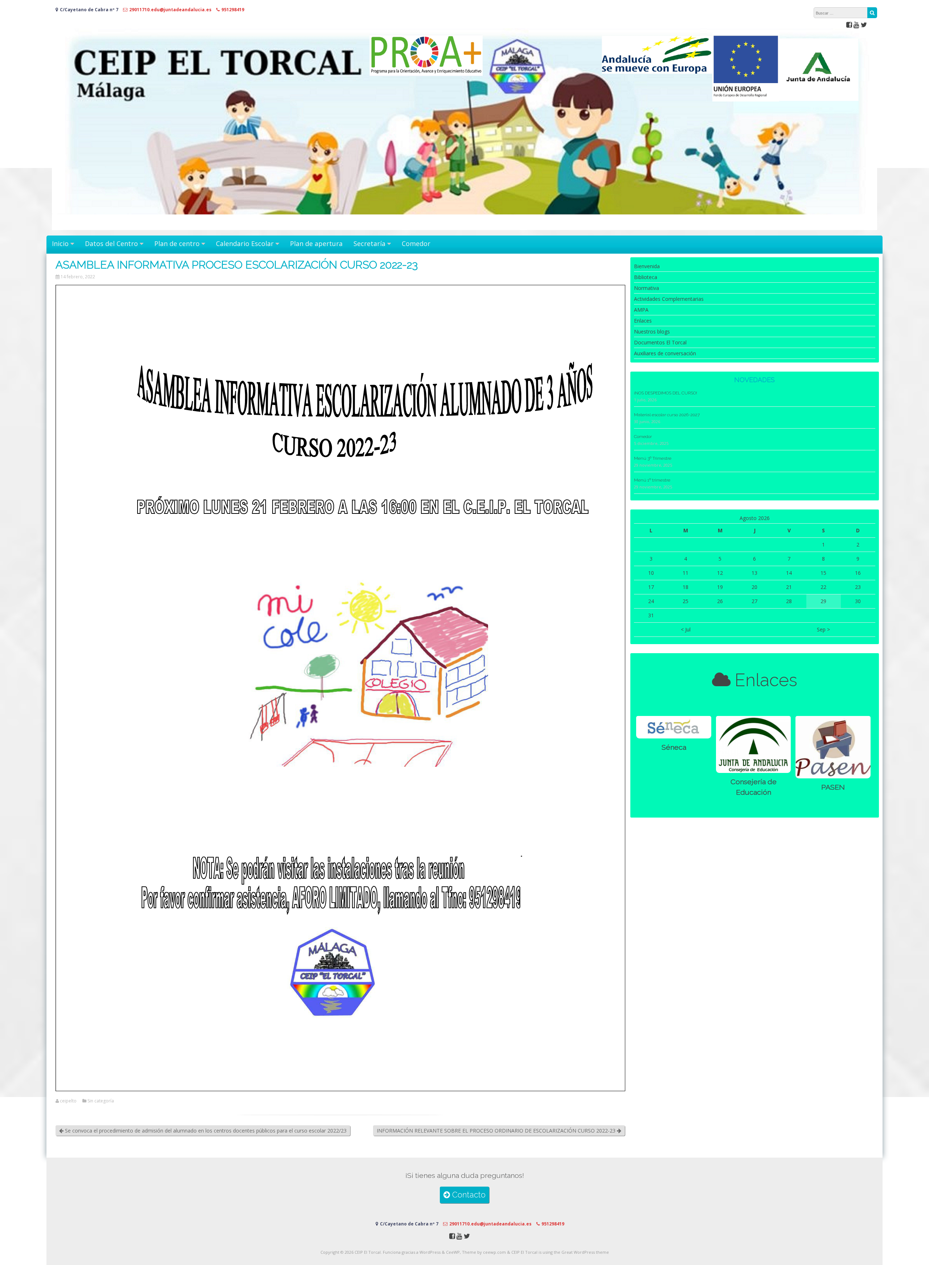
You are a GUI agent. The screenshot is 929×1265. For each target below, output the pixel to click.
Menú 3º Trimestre (652, 458)
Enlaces (643, 320)
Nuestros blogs (652, 331)
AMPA (641, 309)
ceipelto (68, 1101)
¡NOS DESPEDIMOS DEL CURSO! (665, 393)
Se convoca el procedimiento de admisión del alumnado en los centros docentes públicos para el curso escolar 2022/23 (205, 1130)
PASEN (833, 787)
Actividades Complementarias (669, 298)
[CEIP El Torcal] (464, 228)
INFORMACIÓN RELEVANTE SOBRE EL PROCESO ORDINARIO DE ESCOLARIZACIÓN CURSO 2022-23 (497, 1130)
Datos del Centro (111, 243)
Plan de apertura (316, 243)
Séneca (674, 747)
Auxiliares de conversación (665, 353)
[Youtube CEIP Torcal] (856, 24)
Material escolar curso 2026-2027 (667, 414)
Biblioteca (645, 277)
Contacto (468, 1194)
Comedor (416, 243)
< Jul (686, 629)
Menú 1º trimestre (652, 480)
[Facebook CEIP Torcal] (849, 24)
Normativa (646, 287)
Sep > (823, 629)
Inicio (60, 243)
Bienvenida (647, 266)
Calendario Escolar (245, 243)
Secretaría (369, 243)
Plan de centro (177, 243)
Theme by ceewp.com (484, 1252)
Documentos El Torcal (660, 342)
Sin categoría (100, 1101)
